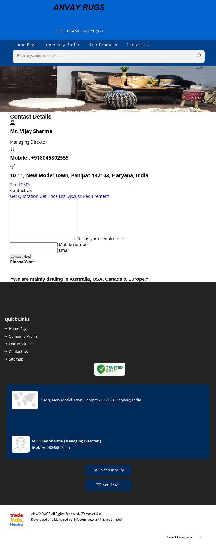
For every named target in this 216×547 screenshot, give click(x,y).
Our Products (103, 44)
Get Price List (53, 196)
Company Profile (63, 44)
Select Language (179, 537)
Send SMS (20, 185)
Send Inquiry (112, 469)
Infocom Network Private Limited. (98, 519)
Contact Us (138, 44)
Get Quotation (24, 196)
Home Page (25, 44)
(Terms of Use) (92, 513)
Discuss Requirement (88, 196)
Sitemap (16, 359)
